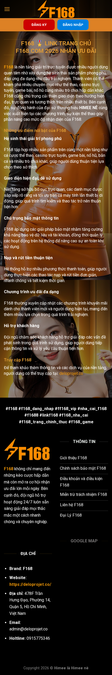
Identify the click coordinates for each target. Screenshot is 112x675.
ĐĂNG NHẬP (73, 25)
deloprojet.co (71, 373)
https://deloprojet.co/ (30, 584)
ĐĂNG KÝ (39, 25)
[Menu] (7, 9)
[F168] (56, 9)
